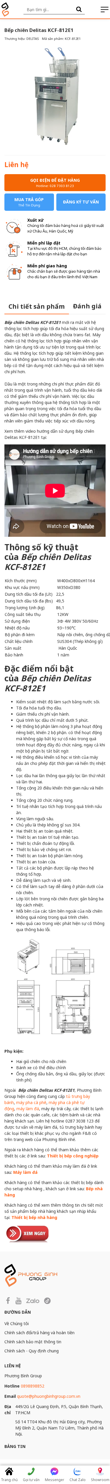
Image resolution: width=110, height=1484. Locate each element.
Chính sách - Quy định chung (31, 1351)
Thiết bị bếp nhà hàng (34, 1217)
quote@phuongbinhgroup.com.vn (48, 1396)
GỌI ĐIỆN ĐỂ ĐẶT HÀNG (55, 182)
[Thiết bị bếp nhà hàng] (27, 1233)
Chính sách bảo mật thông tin (32, 1341)
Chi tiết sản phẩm (37, 306)
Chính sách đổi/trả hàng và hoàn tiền (39, 1332)
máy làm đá (27, 1108)
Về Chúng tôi (16, 1323)
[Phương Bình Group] (5, 9)
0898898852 (32, 1386)
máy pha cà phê (31, 1102)
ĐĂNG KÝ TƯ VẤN (81, 202)
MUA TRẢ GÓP (29, 202)
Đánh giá (87, 306)
